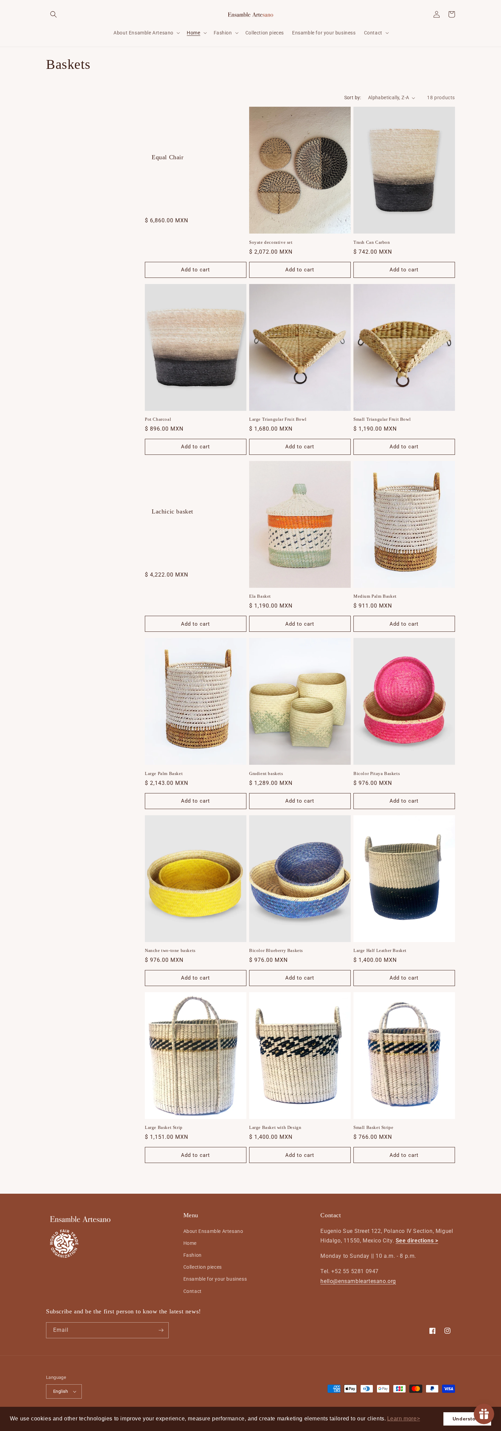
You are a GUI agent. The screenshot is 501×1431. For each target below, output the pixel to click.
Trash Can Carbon (371, 242)
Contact (192, 1291)
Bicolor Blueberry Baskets (276, 950)
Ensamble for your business (215, 1279)
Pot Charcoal (158, 419)
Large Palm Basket (164, 773)
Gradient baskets (266, 773)
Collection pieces (202, 1267)
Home (190, 1243)
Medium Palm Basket (375, 596)
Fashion (192, 1255)
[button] (403, 1419)
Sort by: (352, 97)
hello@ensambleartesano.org (358, 1281)
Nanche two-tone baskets (170, 950)
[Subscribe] (160, 1330)
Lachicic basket (172, 511)
